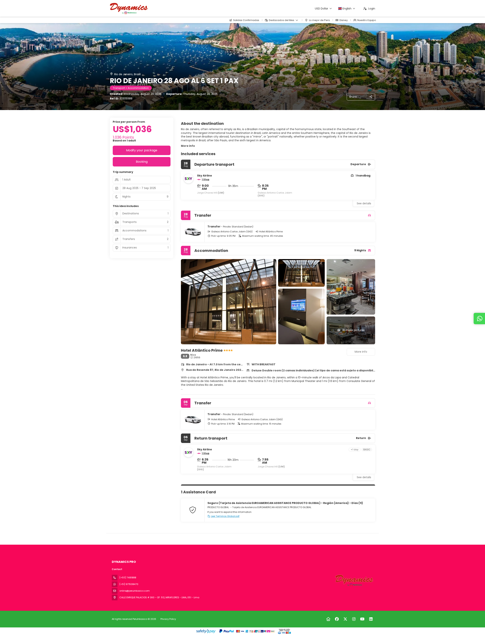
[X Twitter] (345, 619)
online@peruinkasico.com (134, 590)
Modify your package (141, 150)
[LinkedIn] (370, 619)
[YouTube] (362, 619)
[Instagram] (353, 619)
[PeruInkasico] (354, 580)
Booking (142, 161)
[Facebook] (336, 619)
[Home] (328, 619)
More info (188, 146)
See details (364, 203)
